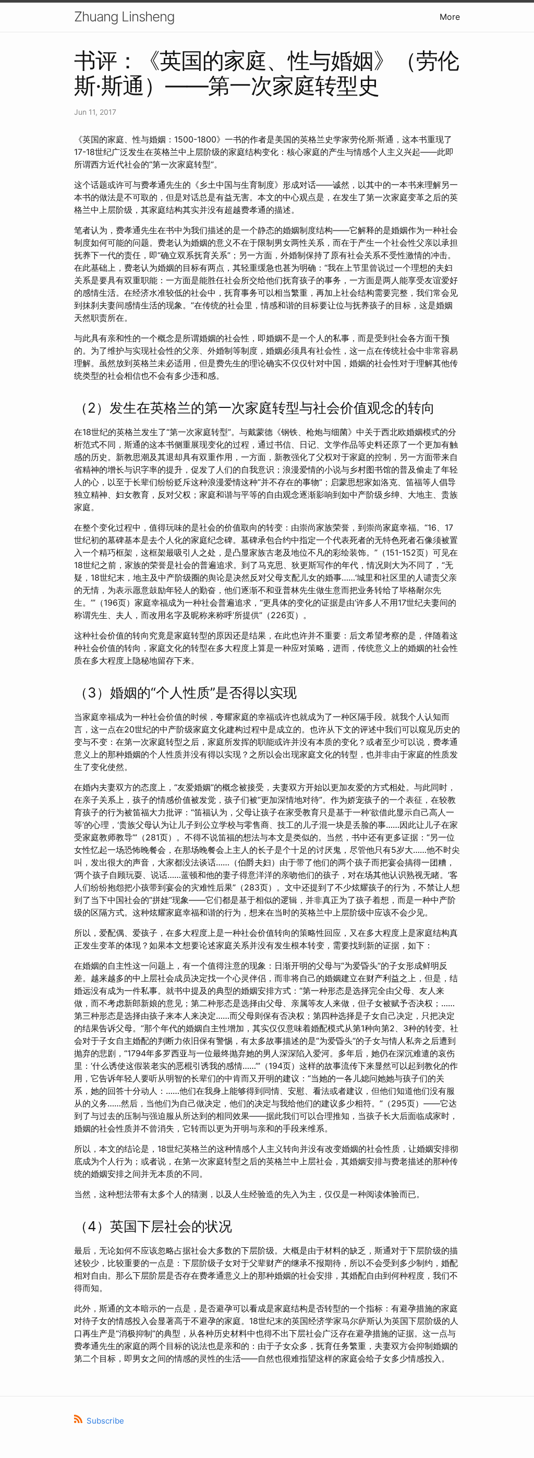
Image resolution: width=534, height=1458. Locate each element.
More (450, 16)
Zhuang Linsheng (124, 16)
